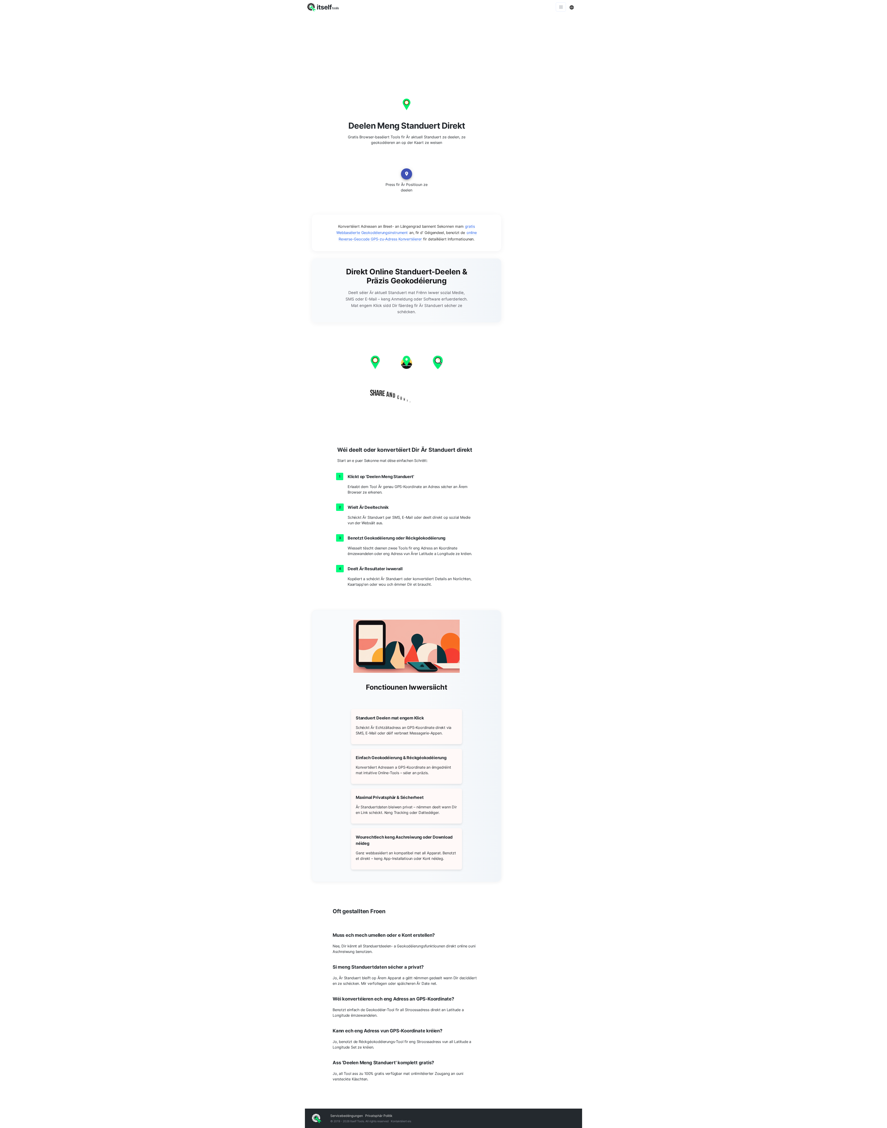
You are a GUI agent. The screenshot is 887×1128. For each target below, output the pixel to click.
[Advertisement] (443, 48)
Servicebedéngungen (346, 1116)
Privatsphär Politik (378, 1116)
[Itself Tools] (406, 380)
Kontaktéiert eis (401, 1121)
